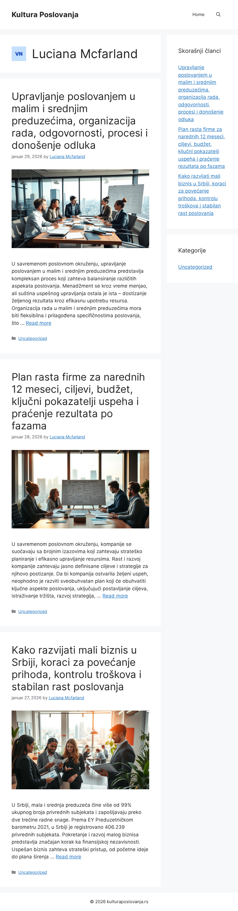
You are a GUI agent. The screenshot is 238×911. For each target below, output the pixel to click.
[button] (218, 14)
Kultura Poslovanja (45, 14)
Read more (38, 323)
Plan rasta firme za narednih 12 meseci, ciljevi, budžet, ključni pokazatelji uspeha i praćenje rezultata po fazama (78, 401)
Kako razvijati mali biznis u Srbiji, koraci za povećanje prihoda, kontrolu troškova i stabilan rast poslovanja (76, 668)
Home (198, 14)
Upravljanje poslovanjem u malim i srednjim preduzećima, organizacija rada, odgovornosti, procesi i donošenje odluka (80, 120)
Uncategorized (32, 338)
